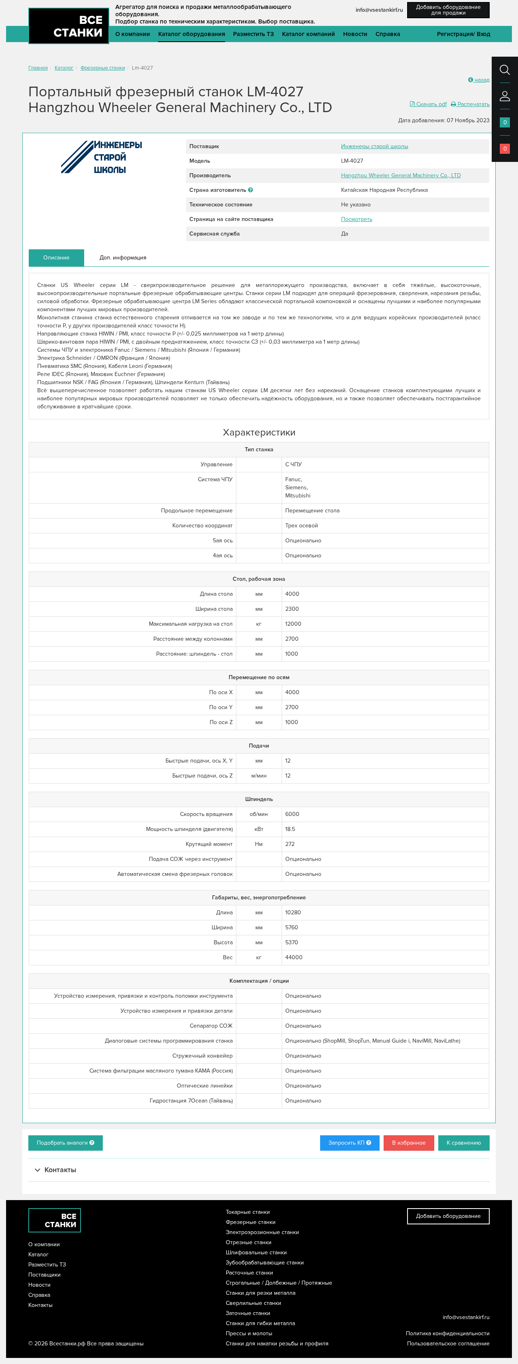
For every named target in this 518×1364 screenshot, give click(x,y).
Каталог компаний (308, 34)
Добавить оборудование (448, 1216)
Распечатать (473, 104)
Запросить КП (347, 1142)
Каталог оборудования (191, 34)
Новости (355, 34)
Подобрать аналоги (63, 1142)
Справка (388, 34)
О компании (132, 34)
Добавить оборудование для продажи (448, 10)
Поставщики (44, 1274)
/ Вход (481, 34)
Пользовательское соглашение (448, 1343)
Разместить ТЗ (253, 34)
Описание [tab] (56, 257)
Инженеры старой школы (374, 146)
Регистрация (455, 34)
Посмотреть (356, 219)
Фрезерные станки (103, 68)
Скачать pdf (431, 104)
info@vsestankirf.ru (379, 9)
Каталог (64, 68)
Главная (38, 68)
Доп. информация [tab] (123, 257)
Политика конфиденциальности (448, 1333)
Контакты (40, 1305)
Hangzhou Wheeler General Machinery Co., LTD (401, 175)
